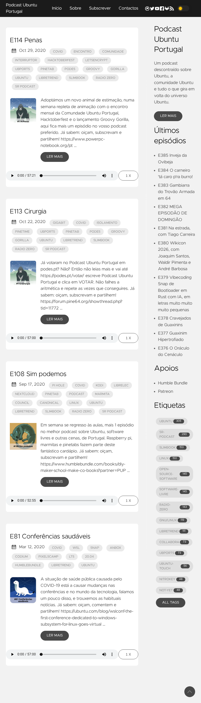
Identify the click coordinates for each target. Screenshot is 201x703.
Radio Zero (105, 78)
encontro (82, 51)
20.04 (89, 556)
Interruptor (26, 60)
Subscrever (100, 8)
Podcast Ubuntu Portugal (21, 8)
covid (58, 51)
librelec (121, 385)
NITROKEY (170, 579)
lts (72, 556)
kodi (99, 385)
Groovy (93, 69)
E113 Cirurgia (28, 212)
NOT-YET (169, 590)
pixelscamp (48, 556)
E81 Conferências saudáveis (50, 537)
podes (70, 69)
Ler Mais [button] (168, 116)
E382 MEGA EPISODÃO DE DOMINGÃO (172, 213)
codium (21, 556)
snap (94, 547)
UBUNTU (170, 421)
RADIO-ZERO (173, 507)
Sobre (75, 8)
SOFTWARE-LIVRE (173, 492)
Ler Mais (55, 156)
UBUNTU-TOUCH (173, 566)
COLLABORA (172, 542)
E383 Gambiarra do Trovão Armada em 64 (176, 192)
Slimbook (77, 78)
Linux (74, 403)
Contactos (128, 8)
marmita (102, 394)
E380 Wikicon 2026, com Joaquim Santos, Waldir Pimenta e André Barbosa (174, 256)
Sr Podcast (25, 86)
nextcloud (25, 394)
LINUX (168, 458)
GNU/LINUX (171, 520)
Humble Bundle (173, 383)
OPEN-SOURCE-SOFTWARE (173, 474)
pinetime (22, 231)
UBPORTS (170, 553)
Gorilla (117, 69)
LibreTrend (48, 78)
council (22, 403)
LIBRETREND (172, 531)
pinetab (47, 69)
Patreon (165, 391)
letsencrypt (96, 60)
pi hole (58, 385)
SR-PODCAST (173, 434)
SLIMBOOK (171, 447)
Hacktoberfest (61, 60)
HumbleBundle (28, 565)
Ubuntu (21, 78)
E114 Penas (26, 40)
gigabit (59, 223)
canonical (49, 403)
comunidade (113, 51)
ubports (22, 69)
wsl (76, 547)
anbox (115, 547)
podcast (76, 394)
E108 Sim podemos (38, 374)
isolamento (107, 223)
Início (57, 8)
